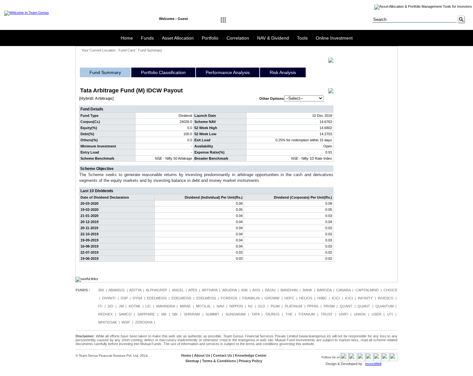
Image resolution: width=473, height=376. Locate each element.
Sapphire (146, 314)
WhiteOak (107, 322)
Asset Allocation (178, 38)
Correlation (238, 38)
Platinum (293, 306)
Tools (303, 38)
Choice (390, 290)
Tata (255, 314)
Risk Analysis (283, 72)
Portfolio (211, 38)
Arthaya (209, 290)
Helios (305, 298)
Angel (178, 290)
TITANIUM (306, 314)
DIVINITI (109, 298)
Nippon (236, 306)
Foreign (229, 298)
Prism (329, 306)
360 (101, 290)
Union (360, 314)
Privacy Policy (250, 361)
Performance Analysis (228, 72)
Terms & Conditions (219, 361)
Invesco (386, 298)
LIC (148, 306)
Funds (148, 38)
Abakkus (116, 290)
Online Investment (334, 38)
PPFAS (312, 306)
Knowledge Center (250, 355)
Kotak (134, 306)
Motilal (203, 306)
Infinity (365, 298)
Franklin (251, 298)
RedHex (105, 314)
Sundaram (236, 314)
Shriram (192, 314)
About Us (202, 355)
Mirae (185, 306)
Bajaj (270, 290)
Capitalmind (367, 290)
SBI (163, 314)
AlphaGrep (156, 290)
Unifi (343, 314)
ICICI (336, 298)
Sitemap (192, 361)
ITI (100, 306)
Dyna (137, 298)
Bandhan (289, 290)
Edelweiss (157, 298)
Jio (110, 306)
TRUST (327, 314)
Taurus (272, 314)
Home (127, 38)
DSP (124, 298)
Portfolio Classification (163, 72)
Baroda (324, 290)
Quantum (385, 306)
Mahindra (165, 306)
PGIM (275, 306)
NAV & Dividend (273, 38)
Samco (125, 314)
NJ (250, 306)
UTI (390, 314)
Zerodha (143, 322)
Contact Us (222, 355)
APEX (192, 290)
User (376, 314)
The (288, 314)
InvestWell (373, 364)
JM (121, 306)
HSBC (322, 298)
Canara (343, 290)
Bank (307, 290)
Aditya (135, 290)
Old (261, 306)
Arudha (229, 290)
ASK (244, 290)
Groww (271, 298)
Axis (256, 290)
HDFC (289, 298)
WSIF (126, 322)
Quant (346, 306)
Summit (212, 314)
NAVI (220, 306)
